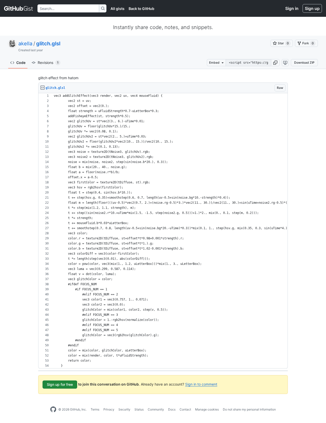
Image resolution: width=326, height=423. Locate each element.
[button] (275, 62)
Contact (185, 409)
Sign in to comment (201, 384)
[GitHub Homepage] (53, 409)
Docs (171, 409)
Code (20, 62)
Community (156, 409)
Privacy (108, 409)
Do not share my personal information (249, 409)
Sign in (291, 8)
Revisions (48, 62)
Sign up (312, 8)
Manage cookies (207, 409)
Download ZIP (304, 62)
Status (139, 409)
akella (25, 43)
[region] (163, 231)
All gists (118, 8)
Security (124, 409)
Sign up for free (60, 384)
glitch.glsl (48, 43)
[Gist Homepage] (18, 8)
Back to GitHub (141, 8)
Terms (95, 409)
